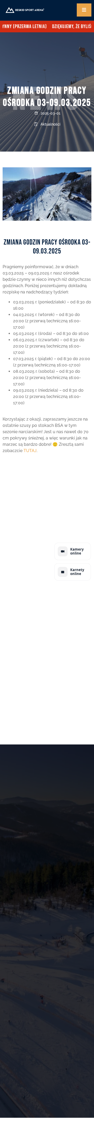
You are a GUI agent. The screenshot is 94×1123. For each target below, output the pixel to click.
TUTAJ (30, 450)
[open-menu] (84, 10)
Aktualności (50, 124)
